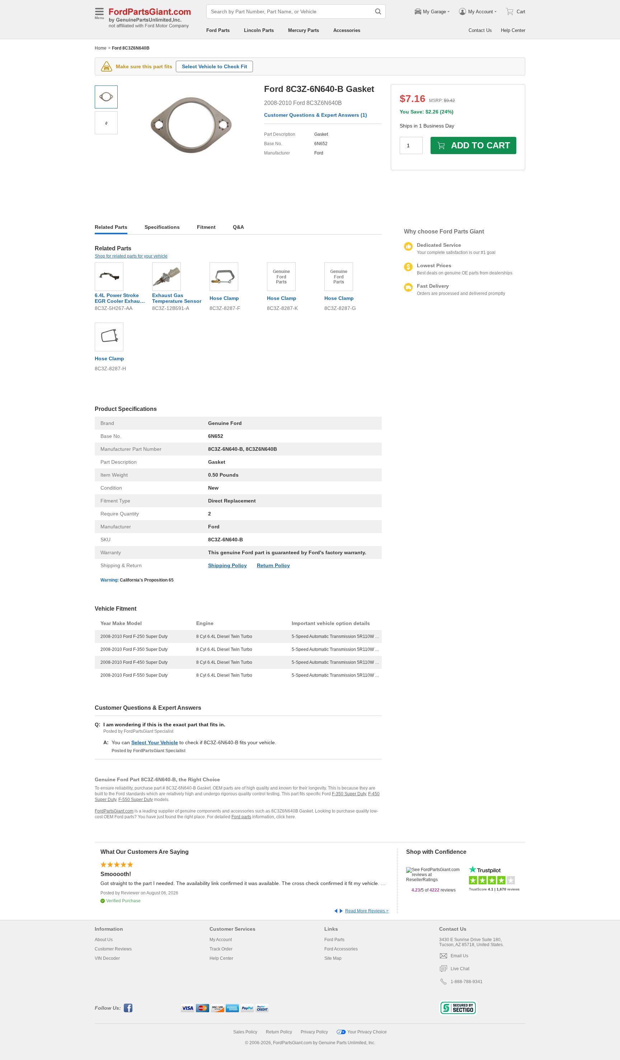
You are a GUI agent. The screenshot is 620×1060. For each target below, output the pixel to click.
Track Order (221, 949)
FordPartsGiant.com (114, 811)
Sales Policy (245, 1031)
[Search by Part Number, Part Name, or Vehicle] (378, 11)
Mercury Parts (303, 30)
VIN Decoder (107, 958)
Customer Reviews (113, 949)
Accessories (346, 30)
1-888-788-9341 (467, 981)
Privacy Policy (314, 1031)
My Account (221, 939)
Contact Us (480, 30)
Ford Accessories (341, 949)
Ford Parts (218, 30)
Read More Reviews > (367, 910)
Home (101, 48)
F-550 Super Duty (135, 799)
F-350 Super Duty (349, 793)
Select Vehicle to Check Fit (214, 66)
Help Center (513, 30)
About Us (104, 939)
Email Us (459, 955)
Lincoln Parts (259, 30)
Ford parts (241, 816)
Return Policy (273, 565)
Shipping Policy (227, 565)
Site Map (333, 958)
